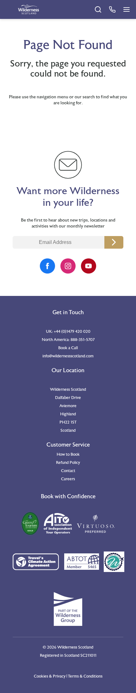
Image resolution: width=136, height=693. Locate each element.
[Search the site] (98, 9)
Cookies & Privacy (49, 676)
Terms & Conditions (85, 676)
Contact (68, 471)
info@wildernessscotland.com (68, 356)
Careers (68, 479)
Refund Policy (68, 462)
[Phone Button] (112, 9)
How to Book (68, 454)
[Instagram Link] (68, 266)
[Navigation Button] (126, 9)
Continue (113, 242)
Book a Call (68, 348)
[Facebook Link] (47, 266)
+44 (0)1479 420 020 (72, 331)
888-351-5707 (83, 340)
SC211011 (88, 655)
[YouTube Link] (88, 266)
